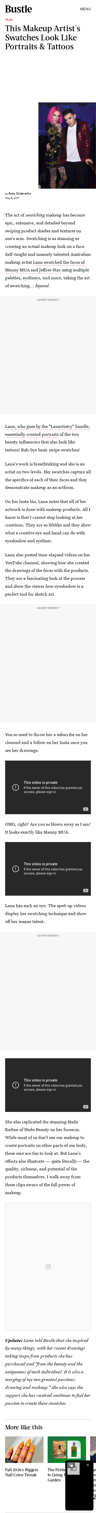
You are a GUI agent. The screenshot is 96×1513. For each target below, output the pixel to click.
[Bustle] (18, 9)
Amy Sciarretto (19, 193)
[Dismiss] (88, 1465)
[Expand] (71, 1465)
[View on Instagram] (48, 1266)
